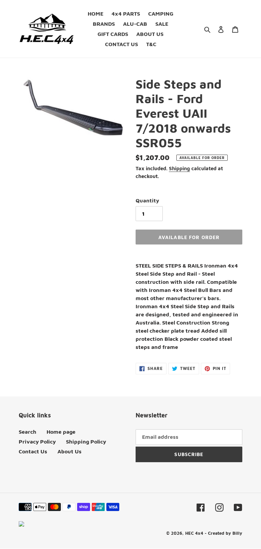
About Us (69, 451)
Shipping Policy (86, 441)
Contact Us (33, 451)
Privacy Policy (37, 441)
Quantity (147, 200)
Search (27, 432)
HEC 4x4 (194, 533)
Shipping (179, 168)
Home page (61, 432)
